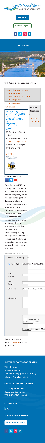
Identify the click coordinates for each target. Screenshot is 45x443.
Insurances (9, 107)
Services (33, 118)
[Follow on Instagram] (25, 34)
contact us (15, 342)
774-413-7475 (10, 395)
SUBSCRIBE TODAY (14, 423)
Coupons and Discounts (19, 96)
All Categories (14, 100)
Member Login (21, 25)
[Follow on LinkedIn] (29, 34)
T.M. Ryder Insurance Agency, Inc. (16, 120)
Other (7, 103)
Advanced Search (22, 90)
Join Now (21, 18)
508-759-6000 (11, 373)
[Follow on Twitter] (20, 34)
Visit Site (10, 154)
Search (9, 90)
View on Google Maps (17, 141)
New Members (15, 93)
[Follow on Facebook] (15, 34)
